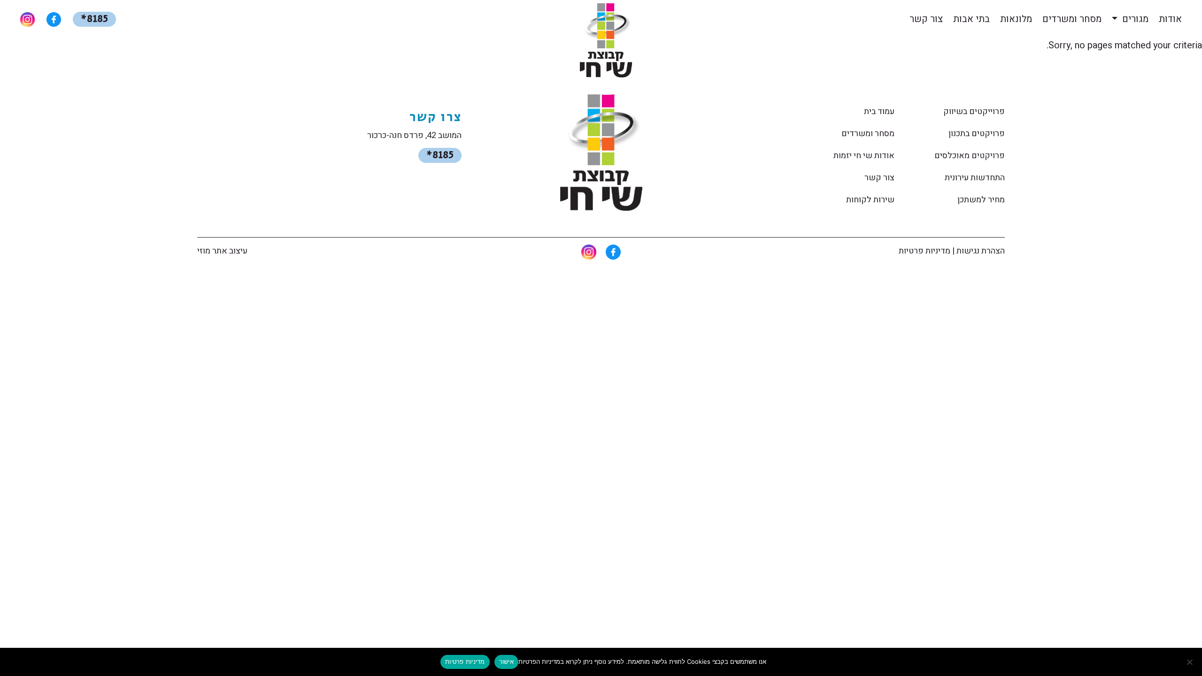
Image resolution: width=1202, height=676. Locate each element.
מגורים (1134, 19)
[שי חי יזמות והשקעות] (601, 153)
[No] (1190, 662)
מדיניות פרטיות (924, 251)
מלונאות (1016, 19)
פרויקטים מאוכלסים (969, 155)
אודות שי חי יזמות (863, 155)
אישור (506, 661)
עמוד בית (879, 111)
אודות (1170, 19)
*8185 (94, 19)
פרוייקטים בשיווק (974, 111)
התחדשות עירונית (975, 177)
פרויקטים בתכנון (976, 133)
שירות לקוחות (870, 199)
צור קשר (926, 19)
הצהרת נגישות (980, 251)
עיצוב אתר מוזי (222, 251)
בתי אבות (971, 19)
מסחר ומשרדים (1072, 19)
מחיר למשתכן (981, 199)
